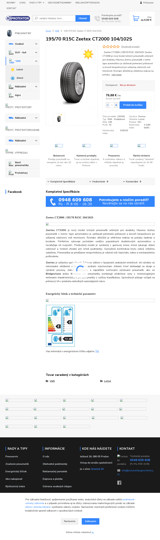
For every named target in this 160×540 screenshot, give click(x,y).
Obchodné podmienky (55, 464)
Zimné (20, 77)
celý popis (117, 74)
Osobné (19, 43)
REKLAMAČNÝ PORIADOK (87, 2)
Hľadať (83, 18)
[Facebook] (120, 483)
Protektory (21, 172)
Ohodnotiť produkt (130, 46)
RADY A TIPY (36, 2)
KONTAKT (12, 8)
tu (93, 532)
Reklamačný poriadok (55, 471)
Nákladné (20, 86)
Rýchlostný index (15, 486)
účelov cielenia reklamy (38, 507)
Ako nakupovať (13, 479)
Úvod (48, 31)
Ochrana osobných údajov (57, 486)
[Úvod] (17, 18)
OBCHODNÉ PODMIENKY (59, 2)
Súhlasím (90, 521)
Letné (20, 69)
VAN (17, 61)
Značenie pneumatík (17, 464)
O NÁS (22, 2)
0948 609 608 (110, 18)
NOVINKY (11, 2)
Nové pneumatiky (22, 164)
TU (97, 351)
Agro (18, 95)
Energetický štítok (16, 471)
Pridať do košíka (132, 105)
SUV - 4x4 (20, 52)
